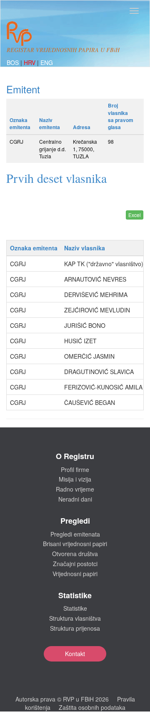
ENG (46, 62)
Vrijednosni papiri (75, 573)
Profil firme (75, 469)
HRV (30, 62)
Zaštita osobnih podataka (92, 707)
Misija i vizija (75, 479)
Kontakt (75, 653)
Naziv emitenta (49, 123)
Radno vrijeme (75, 489)
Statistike (75, 608)
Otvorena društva (75, 553)
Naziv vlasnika (84, 248)
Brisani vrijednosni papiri (75, 543)
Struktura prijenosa (75, 628)
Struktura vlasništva (75, 618)
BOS (13, 62)
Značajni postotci (75, 563)
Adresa (81, 127)
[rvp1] (19, 32)
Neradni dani (75, 499)
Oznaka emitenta (20, 123)
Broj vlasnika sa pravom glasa (120, 116)
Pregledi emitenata (75, 534)
